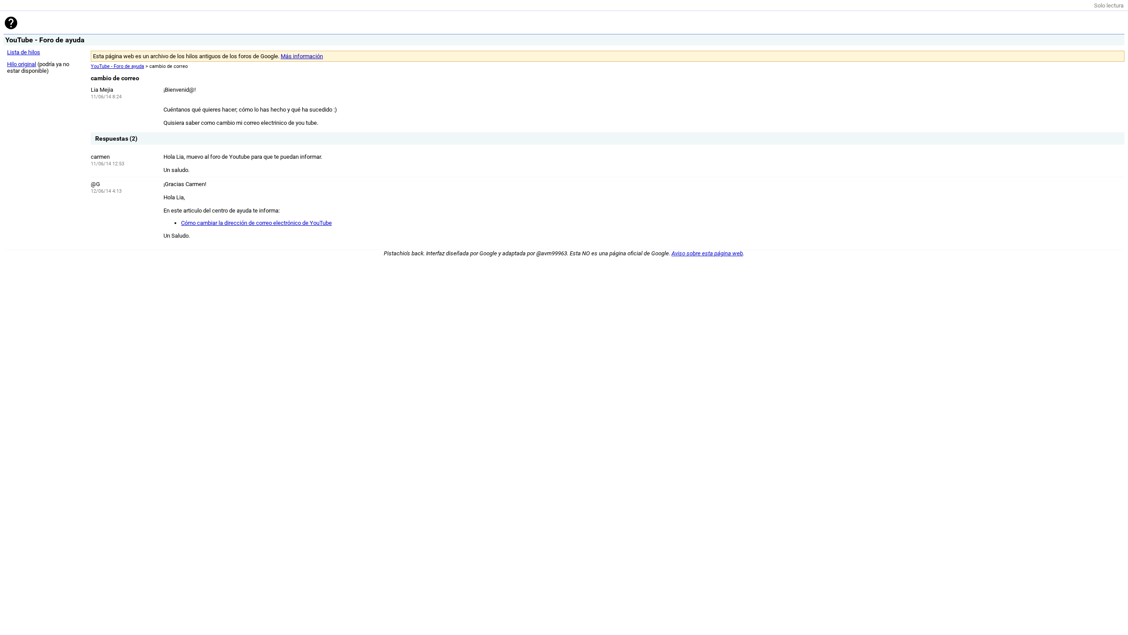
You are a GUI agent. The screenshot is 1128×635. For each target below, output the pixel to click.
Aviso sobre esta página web (707, 253)
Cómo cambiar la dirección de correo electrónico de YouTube (256, 223)
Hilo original (21, 64)
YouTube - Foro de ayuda (117, 66)
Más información (302, 56)
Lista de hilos (23, 52)
